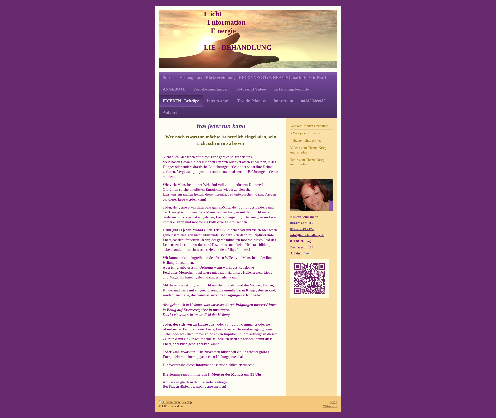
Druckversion (171, 402)
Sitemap (187, 402)
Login (333, 402)
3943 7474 (306, 229)
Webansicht (330, 406)
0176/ (294, 229)
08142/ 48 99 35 (301, 223)
